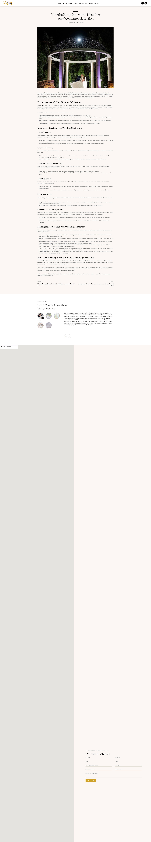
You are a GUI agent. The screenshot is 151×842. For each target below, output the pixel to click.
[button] (65, 336)
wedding (44, 105)
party (57, 151)
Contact (55, 274)
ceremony (51, 214)
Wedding (75, 11)
